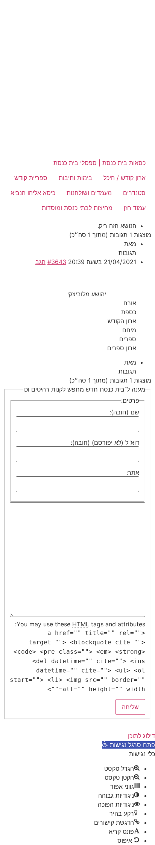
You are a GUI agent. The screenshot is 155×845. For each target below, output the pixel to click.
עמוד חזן (135, 208)
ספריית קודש (30, 178)
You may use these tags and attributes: (80, 624)
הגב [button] (40, 262)
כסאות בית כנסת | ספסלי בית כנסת (99, 163)
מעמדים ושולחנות (89, 193)
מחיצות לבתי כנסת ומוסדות (77, 208)
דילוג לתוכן (141, 736)
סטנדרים (134, 193)
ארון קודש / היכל (124, 178)
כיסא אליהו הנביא (33, 193)
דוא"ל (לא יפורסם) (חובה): (105, 443)
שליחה (130, 707)
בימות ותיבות (75, 178)
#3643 (56, 262)
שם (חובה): (124, 412)
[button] (128, 745)
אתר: (132, 473)
